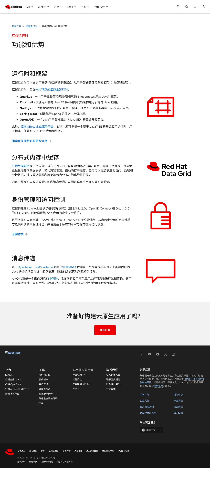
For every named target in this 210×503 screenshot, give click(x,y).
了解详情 (18, 234)
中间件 (53, 278)
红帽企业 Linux (13, 379)
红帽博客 (78, 451)
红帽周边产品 (108, 451)
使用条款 (33, 461)
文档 (41, 403)
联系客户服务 (113, 379)
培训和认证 (44, 374)
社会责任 (178, 406)
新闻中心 (178, 394)
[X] (166, 355)
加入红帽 (178, 412)
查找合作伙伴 (46, 393)
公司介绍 (144, 394)
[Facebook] (158, 355)
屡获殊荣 (158, 385)
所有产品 (16, 26)
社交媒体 (111, 389)
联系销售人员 (113, 374)
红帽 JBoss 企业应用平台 (37, 126)
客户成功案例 (147, 406)
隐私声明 (21, 461)
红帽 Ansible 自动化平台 (17, 389)
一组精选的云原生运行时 (51, 89)
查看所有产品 (12, 393)
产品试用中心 (79, 374)
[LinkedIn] (142, 355)
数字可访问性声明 (65, 461)
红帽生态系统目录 (48, 398)
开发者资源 (44, 389)
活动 (43, 451)
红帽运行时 (31, 26)
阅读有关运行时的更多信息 (29, 141)
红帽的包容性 (92, 451)
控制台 (76, 389)
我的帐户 (43, 379)
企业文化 (144, 400)
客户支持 (43, 384)
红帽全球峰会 (124, 451)
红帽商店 (77, 379)
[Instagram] (173, 355)
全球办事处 (54, 451)
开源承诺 (178, 400)
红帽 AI (8, 374)
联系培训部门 (113, 384)
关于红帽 (21, 451)
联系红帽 (105, 330)
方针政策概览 (47, 461)
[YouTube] (150, 355)
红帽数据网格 (21, 166)
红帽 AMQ (69, 267)
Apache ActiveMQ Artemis (35, 267)
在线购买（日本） (82, 384)
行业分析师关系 (148, 412)
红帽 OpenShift (13, 384)
